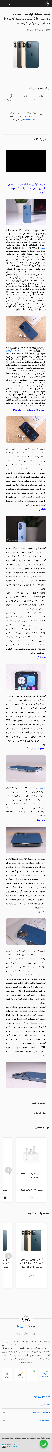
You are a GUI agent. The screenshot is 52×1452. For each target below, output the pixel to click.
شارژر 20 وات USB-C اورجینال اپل (31, 1175)
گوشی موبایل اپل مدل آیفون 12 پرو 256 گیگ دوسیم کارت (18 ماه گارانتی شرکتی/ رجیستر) (32, 1265)
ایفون (43, 248)
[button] (8, 1170)
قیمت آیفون (12, 350)
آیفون (43, 787)
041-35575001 (30, 120)
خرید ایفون (30, 967)
